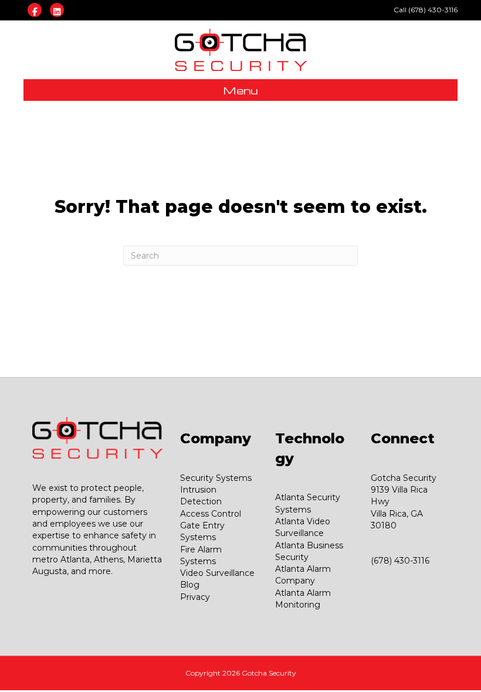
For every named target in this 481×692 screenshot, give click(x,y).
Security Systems (216, 478)
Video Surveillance (217, 573)
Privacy (195, 597)
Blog (189, 584)
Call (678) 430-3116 (426, 9)
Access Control (210, 513)
